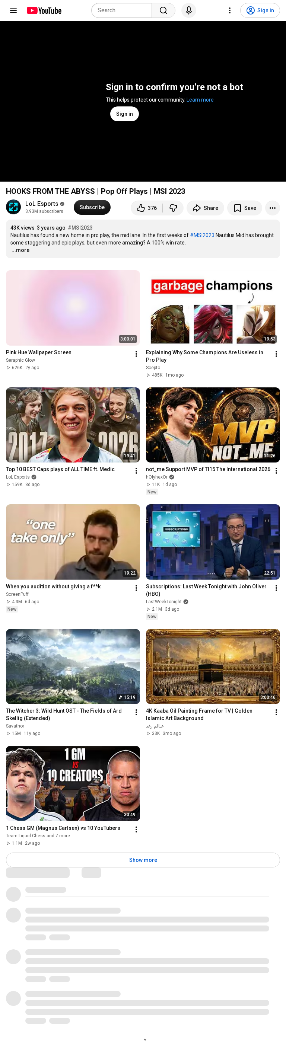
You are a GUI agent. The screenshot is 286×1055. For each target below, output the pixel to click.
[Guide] (13, 10)
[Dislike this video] (173, 208)
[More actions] (272, 208)
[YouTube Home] (44, 10)
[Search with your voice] (188, 10)
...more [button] (20, 250)
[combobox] (124, 10)
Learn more (200, 100)
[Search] (163, 10)
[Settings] (229, 10)
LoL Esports (41, 203)
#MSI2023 (80, 228)
